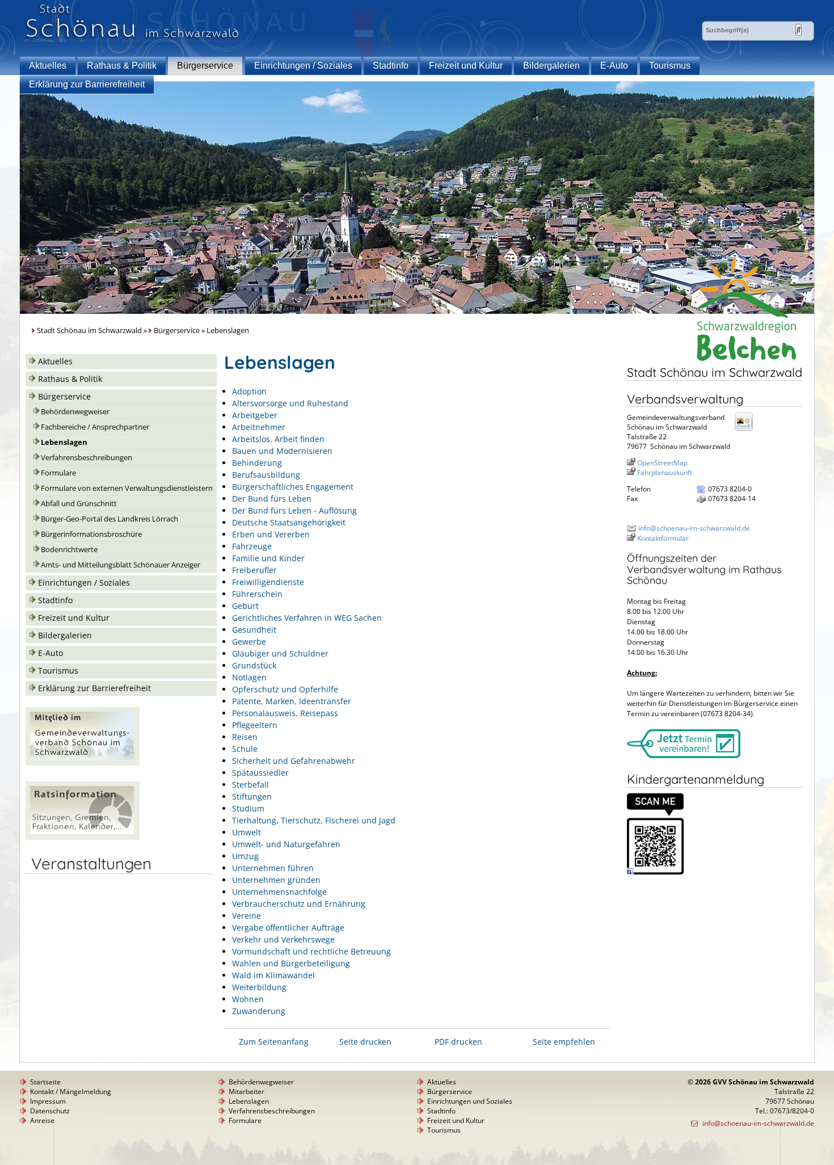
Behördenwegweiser (75, 412)
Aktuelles (47, 65)
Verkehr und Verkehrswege (283, 939)
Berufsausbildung (266, 474)
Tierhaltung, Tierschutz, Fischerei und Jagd (313, 820)
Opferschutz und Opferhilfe (285, 689)
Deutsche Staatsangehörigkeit (289, 522)
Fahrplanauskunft (664, 472)
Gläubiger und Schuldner (280, 653)
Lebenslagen (64, 442)
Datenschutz (50, 1111)
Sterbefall (250, 784)
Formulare (58, 473)
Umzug (245, 856)
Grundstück (254, 665)
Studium (248, 808)
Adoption (249, 391)
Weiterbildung (259, 987)
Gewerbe (249, 641)
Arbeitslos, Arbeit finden (278, 439)
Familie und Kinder (268, 558)
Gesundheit (254, 629)
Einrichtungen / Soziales (303, 65)
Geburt (245, 605)
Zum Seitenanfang (274, 1041)
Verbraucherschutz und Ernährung (298, 903)
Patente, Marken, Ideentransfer (291, 701)
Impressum (48, 1101)
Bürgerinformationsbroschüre (91, 534)
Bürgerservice (205, 65)
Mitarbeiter (246, 1091)
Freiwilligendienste (268, 582)
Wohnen (248, 999)
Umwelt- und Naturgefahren (286, 844)
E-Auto (614, 65)
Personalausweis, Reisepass (285, 713)
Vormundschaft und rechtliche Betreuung (311, 951)
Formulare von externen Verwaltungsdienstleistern (127, 488)
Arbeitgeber (254, 415)
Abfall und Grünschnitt (79, 503)
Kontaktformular (663, 538)
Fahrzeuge (252, 546)
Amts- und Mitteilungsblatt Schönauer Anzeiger (120, 565)
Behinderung (257, 462)
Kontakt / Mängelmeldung (70, 1091)
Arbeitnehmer (258, 427)
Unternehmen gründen (276, 879)
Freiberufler (254, 570)
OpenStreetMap (662, 463)
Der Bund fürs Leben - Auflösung (294, 510)
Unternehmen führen (273, 868)
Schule (245, 748)
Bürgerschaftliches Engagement (292, 486)
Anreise (42, 1120)
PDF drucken (458, 1041)
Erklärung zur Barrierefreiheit (87, 84)
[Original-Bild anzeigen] (655, 872)
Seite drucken (365, 1041)
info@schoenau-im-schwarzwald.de (694, 528)
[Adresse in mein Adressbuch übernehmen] (747, 429)
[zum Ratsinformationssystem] (83, 836)
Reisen (245, 736)
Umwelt (246, 832)
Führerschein (257, 593)
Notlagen (249, 677)
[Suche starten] (798, 30)
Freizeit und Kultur (466, 65)
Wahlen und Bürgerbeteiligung (291, 963)
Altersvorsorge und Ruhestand (290, 403)
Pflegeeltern (254, 725)
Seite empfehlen (564, 1041)
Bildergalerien (551, 65)
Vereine (246, 915)
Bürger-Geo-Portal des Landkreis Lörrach (109, 519)
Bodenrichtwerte (69, 549)
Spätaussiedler (260, 772)
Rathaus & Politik (122, 65)
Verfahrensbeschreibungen (86, 457)
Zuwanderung (258, 1011)
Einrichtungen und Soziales (469, 1101)
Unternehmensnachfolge (279, 891)
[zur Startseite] (132, 38)
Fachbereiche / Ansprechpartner (95, 427)
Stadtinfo (390, 65)
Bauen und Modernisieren (282, 450)
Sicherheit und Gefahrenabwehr (293, 760)
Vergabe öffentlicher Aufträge (288, 927)
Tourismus (669, 65)
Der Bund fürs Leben (271, 498)
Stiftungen (252, 796)
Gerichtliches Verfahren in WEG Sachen (307, 617)
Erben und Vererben (271, 534)
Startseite (45, 1082)
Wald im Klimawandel (273, 975)
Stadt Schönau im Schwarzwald (89, 330)
